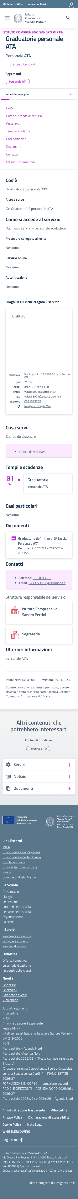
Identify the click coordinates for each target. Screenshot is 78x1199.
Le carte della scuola (16, 911)
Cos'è (10, 108)
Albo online (10, 999)
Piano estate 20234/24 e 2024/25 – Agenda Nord (37, 1098)
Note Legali (35, 1124)
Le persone (10, 901)
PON (5, 1043)
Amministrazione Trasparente (22, 1023)
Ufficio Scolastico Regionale (21, 852)
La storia (8, 921)
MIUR (6, 847)
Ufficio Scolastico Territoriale (21, 857)
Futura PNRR (11, 1028)
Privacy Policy (12, 1117)
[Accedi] (72, 4)
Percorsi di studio (14, 946)
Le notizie (9, 984)
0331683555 (32, 401)
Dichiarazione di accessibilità (48, 1117)
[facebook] (21, 1140)
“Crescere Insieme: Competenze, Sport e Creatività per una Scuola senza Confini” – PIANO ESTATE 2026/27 (37, 1073)
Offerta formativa (14, 960)
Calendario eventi (14, 994)
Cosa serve (13, 123)
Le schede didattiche (16, 965)
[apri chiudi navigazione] (7, 18)
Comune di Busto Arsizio (19, 877)
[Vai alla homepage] (18, 18)
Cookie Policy (11, 1124)
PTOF (6, 1018)
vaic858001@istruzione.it (40, 391)
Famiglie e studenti (15, 941)
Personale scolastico (16, 936)
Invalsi (6, 872)
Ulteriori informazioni (20, 161)
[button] (39, 94)
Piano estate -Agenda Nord (21, 1053)
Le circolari (9, 989)
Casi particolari (16, 138)
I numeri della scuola (16, 906)
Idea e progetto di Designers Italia (52, 1182)
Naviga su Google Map (37, 406)
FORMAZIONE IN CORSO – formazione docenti (35, 1083)
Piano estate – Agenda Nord (22, 1048)
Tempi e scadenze (18, 131)
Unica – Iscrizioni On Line (19, 867)
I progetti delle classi (16, 970)
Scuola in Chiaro (13, 862)
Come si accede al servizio (24, 115)
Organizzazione (13, 916)
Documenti (13, 146)
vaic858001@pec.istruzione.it (42, 396)
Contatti (12, 154)
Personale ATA (17, 81)
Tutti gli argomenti (14, 1008)
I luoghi (7, 896)
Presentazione (12, 891)
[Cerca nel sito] (68, 18)
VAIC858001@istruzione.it (47, 582)
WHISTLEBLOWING (16, 1131)
